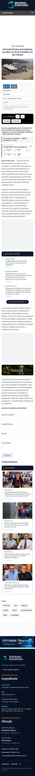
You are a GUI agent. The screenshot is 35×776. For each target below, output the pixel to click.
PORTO (5, 610)
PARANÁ (24, 605)
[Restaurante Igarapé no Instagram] (17, 370)
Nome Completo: (8, 415)
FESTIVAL (6, 605)
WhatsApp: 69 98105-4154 (11, 752)
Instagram (5, 764)
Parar (14, 86)
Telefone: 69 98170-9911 (10, 749)
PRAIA (14, 610)
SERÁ (5, 615)
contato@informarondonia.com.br (14, 756)
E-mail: (4, 433)
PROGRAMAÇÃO (26, 610)
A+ (17, 116)
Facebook (14, 764)
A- (22, 116)
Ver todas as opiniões (16, 302)
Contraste (16, 121)
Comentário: (6, 443)
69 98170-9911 (15, 733)
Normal (6, 121)
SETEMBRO (15, 615)
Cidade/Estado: (7, 424)
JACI (15, 605)
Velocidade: (7, 90)
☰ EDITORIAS (7, 13)
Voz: (4, 98)
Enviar (7, 455)
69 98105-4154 (15, 743)
